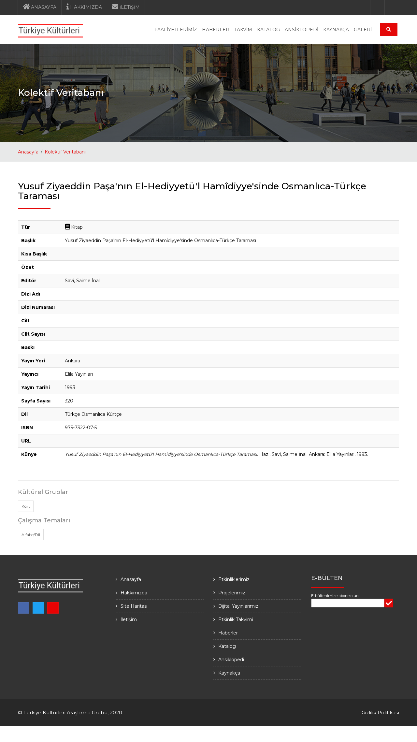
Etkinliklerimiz (234, 579)
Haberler (228, 633)
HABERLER (215, 30)
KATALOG (268, 30)
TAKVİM (243, 30)
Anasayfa (28, 152)
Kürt (26, 506)
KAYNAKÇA (336, 30)
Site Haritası (134, 606)
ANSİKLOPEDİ (301, 30)
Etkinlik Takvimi (235, 619)
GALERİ (363, 30)
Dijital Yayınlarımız (238, 606)
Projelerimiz (231, 593)
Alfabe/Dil (31, 534)
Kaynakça (229, 673)
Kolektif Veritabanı (65, 152)
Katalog (227, 646)
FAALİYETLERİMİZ (175, 30)
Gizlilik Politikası (380, 712)
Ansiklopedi (231, 659)
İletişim (129, 619)
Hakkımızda (134, 593)
